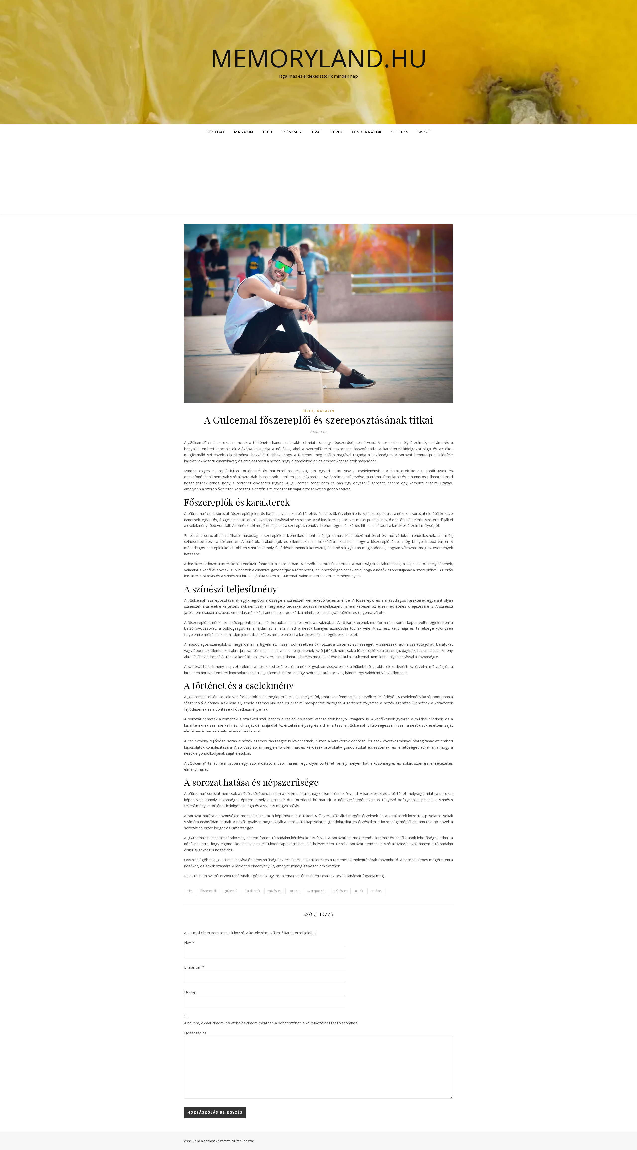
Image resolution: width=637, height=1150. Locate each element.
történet (376, 891)
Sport (424, 131)
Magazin (243, 131)
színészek (340, 891)
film (190, 891)
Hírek (337, 131)
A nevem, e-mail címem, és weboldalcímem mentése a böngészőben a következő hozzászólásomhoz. (271, 1022)
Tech (267, 131)
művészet (274, 891)
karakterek (252, 891)
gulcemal (230, 891)
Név (189, 942)
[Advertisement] (318, 176)
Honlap (190, 992)
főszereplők (208, 891)
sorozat (294, 891)
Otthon (400, 131)
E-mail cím (194, 967)
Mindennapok (367, 131)
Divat (316, 131)
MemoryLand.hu (319, 57)
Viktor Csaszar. (243, 1141)
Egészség (291, 131)
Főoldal (215, 131)
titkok (359, 891)
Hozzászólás (195, 1032)
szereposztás (316, 891)
